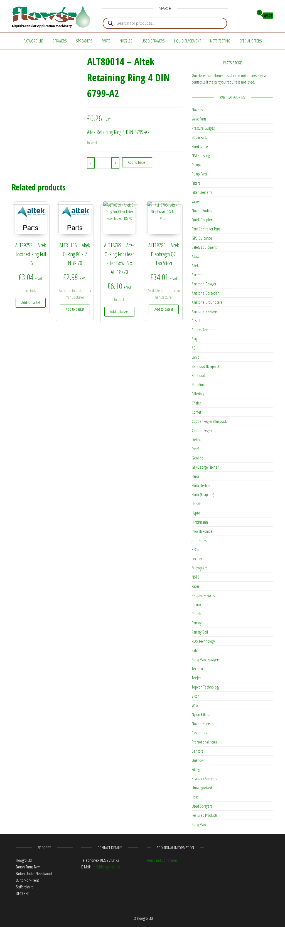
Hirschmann (200, 522)
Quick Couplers (202, 219)
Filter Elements (202, 192)
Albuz (196, 256)
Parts (106, 41)
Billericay (198, 393)
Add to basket (137, 162)
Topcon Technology (205, 687)
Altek (195, 265)
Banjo (196, 357)
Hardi (195, 476)
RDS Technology (203, 641)
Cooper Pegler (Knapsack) (210, 421)
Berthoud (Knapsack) (206, 366)
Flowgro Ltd (33, 41)
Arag (194, 338)
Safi (194, 650)
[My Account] (247, 15)
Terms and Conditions (162, 860)
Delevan (197, 439)
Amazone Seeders (204, 311)
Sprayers (60, 41)
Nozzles (126, 41)
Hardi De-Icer (201, 485)
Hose (195, 797)
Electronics (199, 732)
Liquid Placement (187, 41)
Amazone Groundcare (207, 302)
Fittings (196, 769)
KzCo (195, 549)
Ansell (196, 320)
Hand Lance (200, 146)
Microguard (200, 568)
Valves (196, 201)
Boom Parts (199, 137)
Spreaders (84, 41)
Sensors (197, 751)
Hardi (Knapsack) (203, 494)
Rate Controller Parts (206, 229)
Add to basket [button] (30, 302)
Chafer (196, 403)
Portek (196, 613)
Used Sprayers (153, 41)
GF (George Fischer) (206, 467)
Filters (196, 183)
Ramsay (197, 622)
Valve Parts (199, 119)
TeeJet (196, 677)
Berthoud (198, 375)
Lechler (197, 558)
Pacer (195, 586)
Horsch (196, 503)
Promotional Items (204, 742)
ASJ (194, 348)
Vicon (196, 696)
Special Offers (250, 41)
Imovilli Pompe (202, 531)
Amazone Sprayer (204, 284)
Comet (196, 412)
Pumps (196, 164)
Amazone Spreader (205, 293)
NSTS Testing (220, 41)
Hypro (196, 513)
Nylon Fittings (201, 714)
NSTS (195, 577)
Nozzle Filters (201, 723)
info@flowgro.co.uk (106, 867)
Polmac (197, 604)
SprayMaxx (199, 824)
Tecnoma (198, 668)
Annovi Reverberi (204, 329)
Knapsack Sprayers (204, 778)
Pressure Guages (203, 128)
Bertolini (198, 384)
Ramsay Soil (200, 632)
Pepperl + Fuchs (203, 595)
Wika (195, 705)
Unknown (198, 760)
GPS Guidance (202, 238)
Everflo (197, 448)
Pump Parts (199, 174)
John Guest (199, 540)
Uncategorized (202, 787)
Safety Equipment (204, 247)
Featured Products (204, 815)
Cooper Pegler (202, 430)
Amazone (198, 274)
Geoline (197, 458)
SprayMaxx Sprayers (205, 659)
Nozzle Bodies (202, 210)
